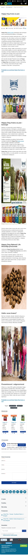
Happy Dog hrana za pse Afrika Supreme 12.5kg (5, 422)
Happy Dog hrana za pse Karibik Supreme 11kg (14, 422)
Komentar (3, 473)
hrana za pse (10, 32)
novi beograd (14, 407)
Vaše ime (3, 460)
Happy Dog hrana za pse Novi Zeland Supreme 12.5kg (23, 422)
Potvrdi (14, 482)
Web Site (3, 469)
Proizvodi (4, 411)
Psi (25, 28)
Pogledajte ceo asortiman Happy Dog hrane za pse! (13, 70)
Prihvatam (23, 545)
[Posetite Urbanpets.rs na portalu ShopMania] (9, 543)
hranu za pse (21, 141)
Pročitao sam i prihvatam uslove (10, 534)
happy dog (19, 405)
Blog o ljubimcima (9, 7)
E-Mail (2, 464)
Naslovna (2, 7)
